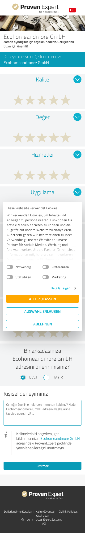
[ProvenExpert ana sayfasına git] (35, 12)
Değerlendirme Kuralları (18, 512)
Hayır (58, 377)
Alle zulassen (42, 298)
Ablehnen (42, 324)
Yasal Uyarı (42, 516)
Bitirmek (43, 465)
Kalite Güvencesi (45, 512)
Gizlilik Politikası (68, 512)
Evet (33, 377)
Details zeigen (60, 288)
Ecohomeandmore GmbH (60, 438)
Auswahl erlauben (42, 311)
